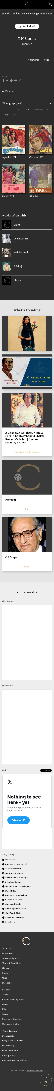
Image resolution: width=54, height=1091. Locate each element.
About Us (6, 948)
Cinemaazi (10, 860)
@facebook (7, 685)
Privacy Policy (9, 1055)
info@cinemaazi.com (35, 1070)
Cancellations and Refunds (14, 1060)
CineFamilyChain (13, 913)
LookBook (10, 922)
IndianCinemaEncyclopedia (18, 886)
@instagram (8, 601)
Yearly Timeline (9, 1030)
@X (4, 770)
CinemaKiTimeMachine (16, 895)
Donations (7, 953)
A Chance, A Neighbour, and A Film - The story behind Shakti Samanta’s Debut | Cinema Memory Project (24, 437)
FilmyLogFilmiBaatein (15, 908)
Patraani (10, 499)
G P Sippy (11, 557)
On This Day (8, 1045)
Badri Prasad (21, 252)
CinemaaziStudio (13, 904)
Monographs (8, 1035)
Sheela (17, 280)
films (27, 509)
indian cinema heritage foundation (32, 13)
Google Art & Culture (12, 1040)
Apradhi (6, 157)
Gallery (5, 967)
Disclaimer (7, 982)
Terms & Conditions (11, 962)
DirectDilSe (10, 891)
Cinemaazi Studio (10, 1023)
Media (5, 972)
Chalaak (33, 157)
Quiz (4, 977)
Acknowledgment (10, 958)
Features (6, 989)
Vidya (17, 224)
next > (47, 59)
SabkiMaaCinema (13, 882)
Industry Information (12, 1019)
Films (4, 1009)
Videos (5, 994)
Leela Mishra (21, 238)
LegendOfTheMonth (14, 917)
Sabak (5, 196)
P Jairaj (18, 266)
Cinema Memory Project (13, 999)
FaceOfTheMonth (13, 868)
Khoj (31, 196)
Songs (5, 1014)
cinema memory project (27, 451)
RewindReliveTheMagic (16, 877)
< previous (33, 59)
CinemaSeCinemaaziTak (16, 864)
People (5, 1004)
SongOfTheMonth (13, 900)
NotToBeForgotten (14, 873)
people (6, 13)
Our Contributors (10, 1050)
